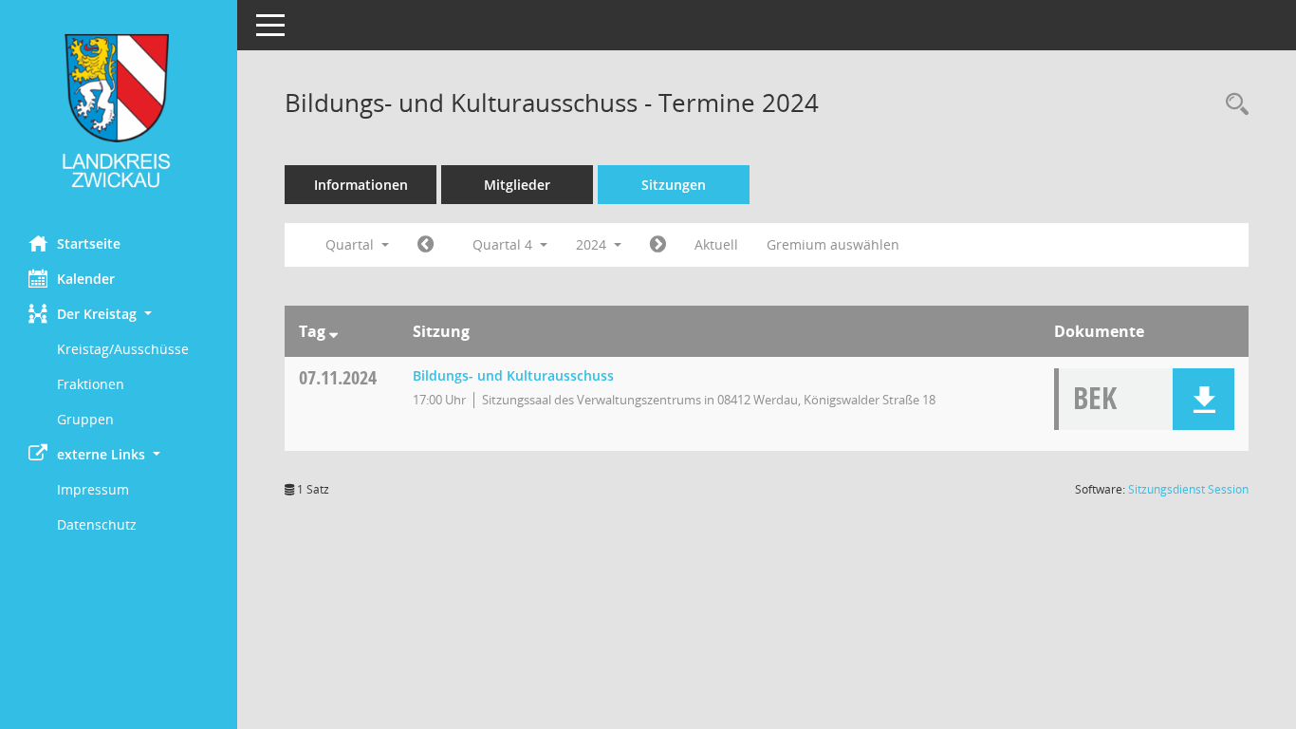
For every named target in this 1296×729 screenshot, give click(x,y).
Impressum (93, 489)
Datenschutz (97, 524)
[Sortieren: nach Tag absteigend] (333, 331)
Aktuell (716, 244)
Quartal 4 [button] (504, 244)
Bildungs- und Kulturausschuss (513, 375)
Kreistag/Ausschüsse (123, 349)
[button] (118, 313)
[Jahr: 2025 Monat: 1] (658, 245)
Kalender (86, 279)
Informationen (361, 185)
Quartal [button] (351, 244)
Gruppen (85, 419)
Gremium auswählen (833, 244)
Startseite (88, 243)
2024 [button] (593, 244)
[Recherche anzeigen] (1232, 105)
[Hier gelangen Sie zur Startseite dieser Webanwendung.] (118, 110)
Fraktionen (90, 384)
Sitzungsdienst (1188, 489)
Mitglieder (517, 185)
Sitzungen (673, 185)
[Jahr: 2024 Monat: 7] (425, 245)
